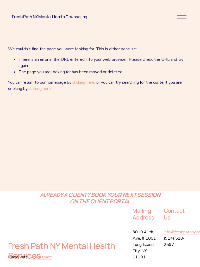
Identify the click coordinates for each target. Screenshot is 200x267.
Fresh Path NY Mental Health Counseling (49, 17)
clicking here (83, 82)
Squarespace (40, 257)
